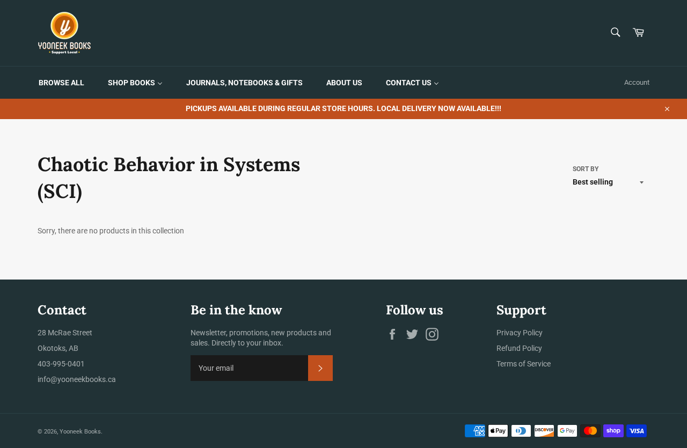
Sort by (585, 169)
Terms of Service (523, 363)
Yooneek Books (80, 431)
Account (636, 82)
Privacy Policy (519, 332)
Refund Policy (519, 348)
